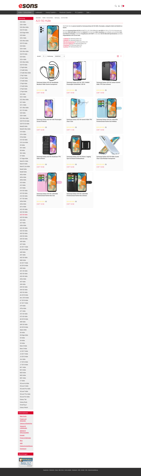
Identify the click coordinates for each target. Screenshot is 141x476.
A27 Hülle (22, 223)
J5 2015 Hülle (24, 356)
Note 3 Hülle (23, 348)
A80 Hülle (22, 322)
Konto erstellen (68, 470)
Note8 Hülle (23, 172)
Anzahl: (39, 56)
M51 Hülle (23, 378)
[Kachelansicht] (118, 56)
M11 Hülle (23, 367)
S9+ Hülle (22, 148)
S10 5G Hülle (23, 140)
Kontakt (22, 435)
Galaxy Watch (24, 407)
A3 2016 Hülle (24, 249)
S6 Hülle (22, 332)
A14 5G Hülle (23, 190)
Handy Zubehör (51, 12)
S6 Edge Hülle (24, 335)
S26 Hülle (22, 22)
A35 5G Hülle (23, 239)
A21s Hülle (23, 206)
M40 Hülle (23, 260)
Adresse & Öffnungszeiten (24, 431)
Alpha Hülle (23, 330)
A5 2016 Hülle (24, 265)
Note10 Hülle (23, 164)
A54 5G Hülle (23, 289)
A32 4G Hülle (23, 228)
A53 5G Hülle (23, 292)
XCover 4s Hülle (24, 383)
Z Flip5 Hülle (23, 89)
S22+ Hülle (23, 97)
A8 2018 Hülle (24, 319)
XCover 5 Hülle (24, 386)
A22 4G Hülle (23, 209)
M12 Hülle (23, 370)
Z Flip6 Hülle (23, 83)
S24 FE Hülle (23, 54)
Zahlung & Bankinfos (26, 423)
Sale (87, 12)
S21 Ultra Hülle (24, 107)
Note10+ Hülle (24, 161)
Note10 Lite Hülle (25, 166)
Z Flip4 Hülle (23, 91)
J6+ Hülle (22, 359)
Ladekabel (38, 12)
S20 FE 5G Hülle (24, 123)
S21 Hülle (22, 102)
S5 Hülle (22, 338)
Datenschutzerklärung (26, 446)
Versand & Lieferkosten (23, 427)
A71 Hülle (22, 311)
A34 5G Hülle (23, 236)
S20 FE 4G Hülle (24, 121)
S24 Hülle (22, 46)
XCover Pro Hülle (25, 397)
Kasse (56, 470)
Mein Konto (23, 416)
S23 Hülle (22, 57)
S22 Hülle (22, 94)
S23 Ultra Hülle (24, 62)
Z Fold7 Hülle (24, 78)
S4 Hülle (22, 340)
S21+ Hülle (23, 105)
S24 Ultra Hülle (24, 51)
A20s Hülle (23, 204)
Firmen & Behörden (25, 438)
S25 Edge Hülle (24, 32)
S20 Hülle (22, 113)
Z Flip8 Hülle (23, 67)
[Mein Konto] (119, 6)
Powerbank (66, 45)
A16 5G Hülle (23, 196)
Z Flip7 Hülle (23, 75)
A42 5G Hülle (23, 257)
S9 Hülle (22, 145)
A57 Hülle (22, 281)
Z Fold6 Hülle (24, 81)
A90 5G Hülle (23, 324)
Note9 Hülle (23, 169)
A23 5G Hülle (43, 20)
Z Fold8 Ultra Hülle (25, 73)
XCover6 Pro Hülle (25, 389)
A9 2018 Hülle (24, 327)
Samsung (22, 18)
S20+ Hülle (23, 115)
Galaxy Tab (23, 399)
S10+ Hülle (23, 134)
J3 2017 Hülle (24, 351)
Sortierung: (50, 56)
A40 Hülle (22, 252)
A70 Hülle (22, 306)
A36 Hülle (22, 241)
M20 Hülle (23, 372)
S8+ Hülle (22, 153)
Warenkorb (51, 470)
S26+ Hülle (23, 24)
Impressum (23, 449)
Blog (21, 440)
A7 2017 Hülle (24, 303)
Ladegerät (66, 40)
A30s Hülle (23, 225)
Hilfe (86, 470)
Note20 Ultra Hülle (25, 129)
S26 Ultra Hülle (24, 27)
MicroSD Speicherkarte (69, 42)
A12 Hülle (22, 185)
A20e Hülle (23, 201)
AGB (21, 443)
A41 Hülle (22, 255)
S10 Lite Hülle (24, 142)
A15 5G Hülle (23, 193)
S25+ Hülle (23, 38)
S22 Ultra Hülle (24, 99)
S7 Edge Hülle (24, 158)
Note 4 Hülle (23, 346)
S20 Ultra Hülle (24, 118)
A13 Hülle (22, 188)
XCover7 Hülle (24, 391)
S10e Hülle (23, 137)
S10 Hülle (22, 131)
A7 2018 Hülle (24, 300)
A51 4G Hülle (23, 271)
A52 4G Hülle (23, 276)
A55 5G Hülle (23, 287)
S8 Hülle (22, 150)
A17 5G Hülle (23, 198)
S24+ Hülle (23, 48)
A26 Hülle (22, 220)
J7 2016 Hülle (24, 362)
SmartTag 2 (23, 405)
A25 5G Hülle (23, 217)
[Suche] (116, 6)
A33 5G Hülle (23, 233)
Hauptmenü (45, 470)
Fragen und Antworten (23, 420)
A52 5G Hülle (23, 273)
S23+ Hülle (23, 59)
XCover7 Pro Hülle (25, 394)
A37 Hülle (22, 244)
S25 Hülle (22, 35)
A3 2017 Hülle (24, 247)
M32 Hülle (23, 375)
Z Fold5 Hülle (24, 86)
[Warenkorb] (122, 6)
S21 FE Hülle (23, 110)
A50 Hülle (22, 268)
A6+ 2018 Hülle (24, 298)
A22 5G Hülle (23, 212)
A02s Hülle (23, 174)
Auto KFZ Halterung (68, 43)
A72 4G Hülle (23, 316)
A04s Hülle (23, 180)
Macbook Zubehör (65, 12)
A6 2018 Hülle (24, 295)
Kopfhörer (66, 46)
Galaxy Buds (23, 402)
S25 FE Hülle (23, 43)
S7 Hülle (22, 156)
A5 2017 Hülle (24, 263)
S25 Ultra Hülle (24, 40)
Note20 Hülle (23, 126)
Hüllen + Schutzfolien (24, 12)
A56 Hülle (22, 284)
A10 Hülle (22, 182)
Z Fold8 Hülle (24, 70)
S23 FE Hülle (23, 65)
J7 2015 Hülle (24, 364)
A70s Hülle (23, 308)
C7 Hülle (22, 381)
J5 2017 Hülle (24, 354)
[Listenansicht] (121, 56)
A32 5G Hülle (23, 231)
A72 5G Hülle (23, 314)
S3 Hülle (22, 343)
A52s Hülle (23, 279)
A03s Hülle (23, 177)
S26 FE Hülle (23, 30)
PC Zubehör (79, 12)
